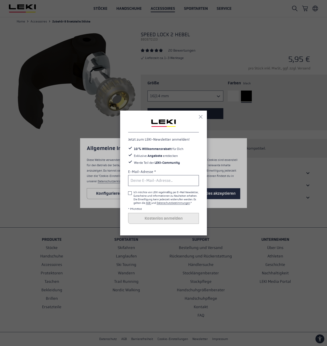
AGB (148, 202)
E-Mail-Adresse (142, 172)
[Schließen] (200, 116)
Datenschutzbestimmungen (173, 202)
